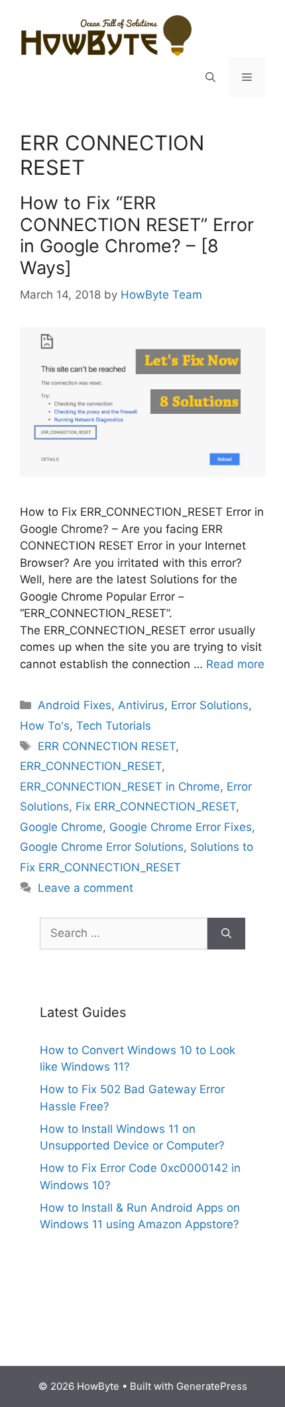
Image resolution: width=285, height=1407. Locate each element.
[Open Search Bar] (210, 77)
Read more (235, 664)
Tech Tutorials (113, 725)
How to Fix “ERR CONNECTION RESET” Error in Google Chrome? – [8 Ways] (137, 235)
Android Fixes (74, 705)
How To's (45, 725)
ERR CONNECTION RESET (107, 746)
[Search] (226, 933)
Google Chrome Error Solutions (102, 846)
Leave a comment (85, 888)
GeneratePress (211, 1386)
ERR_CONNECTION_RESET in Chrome (120, 786)
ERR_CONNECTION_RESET (91, 766)
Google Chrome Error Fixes (180, 827)
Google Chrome (61, 827)
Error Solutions (210, 705)
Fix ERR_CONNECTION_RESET (156, 806)
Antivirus (141, 705)
